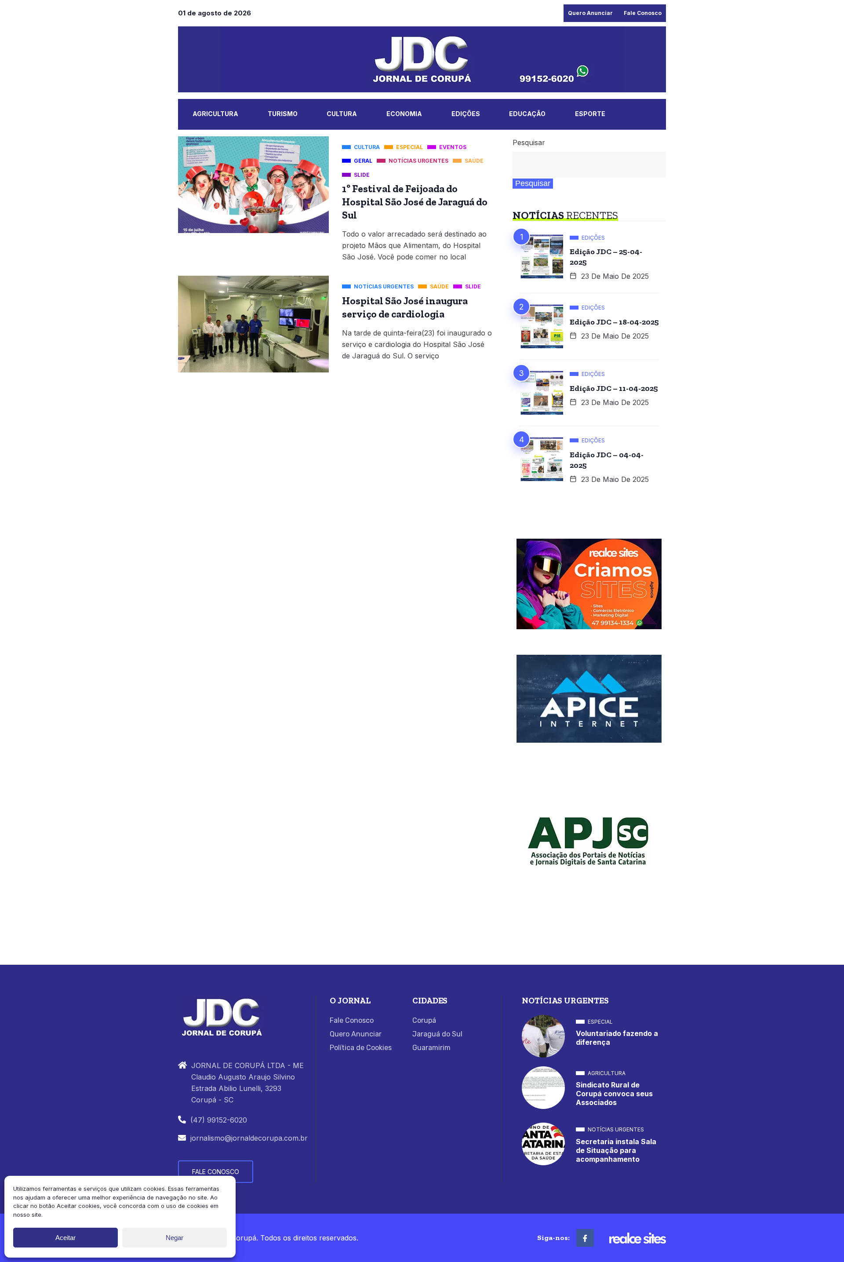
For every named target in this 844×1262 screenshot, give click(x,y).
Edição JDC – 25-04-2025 (606, 257)
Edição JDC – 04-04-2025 (607, 460)
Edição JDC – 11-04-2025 (614, 388)
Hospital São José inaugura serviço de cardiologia (405, 307)
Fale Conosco (643, 13)
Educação (527, 113)
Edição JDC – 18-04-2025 (614, 322)
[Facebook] (585, 1238)
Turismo (283, 113)
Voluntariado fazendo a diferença (617, 1038)
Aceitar (65, 1237)
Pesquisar (529, 142)
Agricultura (215, 113)
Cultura (342, 113)
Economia (404, 113)
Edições (465, 113)
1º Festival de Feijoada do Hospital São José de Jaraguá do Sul (414, 201)
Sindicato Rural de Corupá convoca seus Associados (614, 1093)
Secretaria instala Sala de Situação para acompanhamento (616, 1150)
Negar (174, 1237)
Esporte (590, 113)
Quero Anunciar (590, 13)
